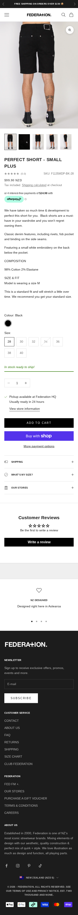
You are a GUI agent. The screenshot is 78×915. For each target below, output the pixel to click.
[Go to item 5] (66, 142)
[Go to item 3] (38, 142)
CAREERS (11, 812)
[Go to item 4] (52, 142)
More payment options (39, 446)
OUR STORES (14, 791)
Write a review (39, 542)
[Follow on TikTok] (40, 866)
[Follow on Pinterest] (29, 866)
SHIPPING (11, 749)
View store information (24, 408)
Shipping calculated (34, 185)
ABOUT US (12, 728)
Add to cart (39, 422)
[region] (39, 601)
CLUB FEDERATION (18, 764)
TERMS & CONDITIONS (21, 805)
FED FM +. (11, 784)
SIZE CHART (13, 756)
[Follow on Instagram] (18, 866)
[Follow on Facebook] (6, 866)
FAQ (7, 735)
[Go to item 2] (24, 142)
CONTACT (11, 720)
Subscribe (21, 698)
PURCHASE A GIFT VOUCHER (25, 798)
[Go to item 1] (10, 142)
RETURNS (11, 742)
